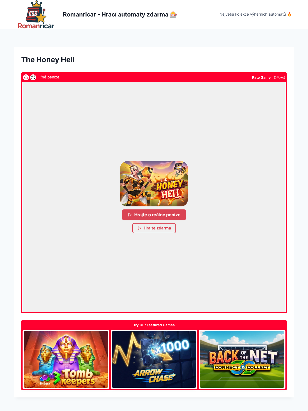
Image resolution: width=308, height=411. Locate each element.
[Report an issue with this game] (26, 77)
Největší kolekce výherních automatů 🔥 (255, 14)
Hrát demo (66, 359)
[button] (154, 183)
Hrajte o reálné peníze (157, 214)
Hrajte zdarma (157, 228)
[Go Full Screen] (33, 77)
